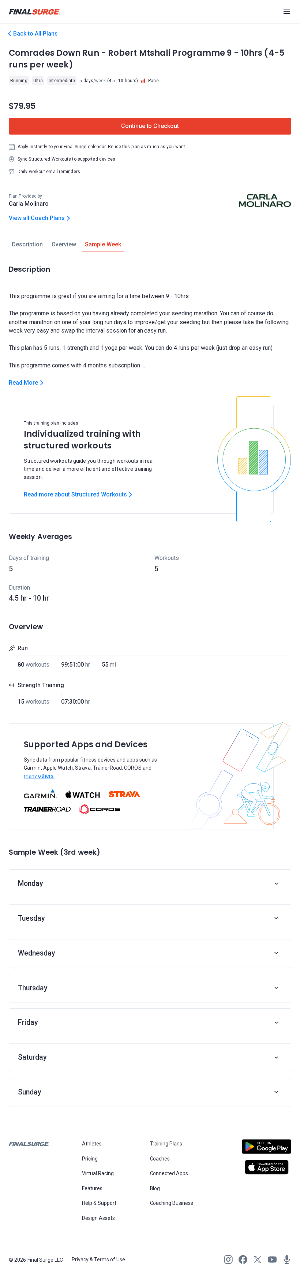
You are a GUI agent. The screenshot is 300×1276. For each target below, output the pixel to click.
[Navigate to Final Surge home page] (34, 12)
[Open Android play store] (266, 1149)
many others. (39, 776)
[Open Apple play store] (266, 1167)
